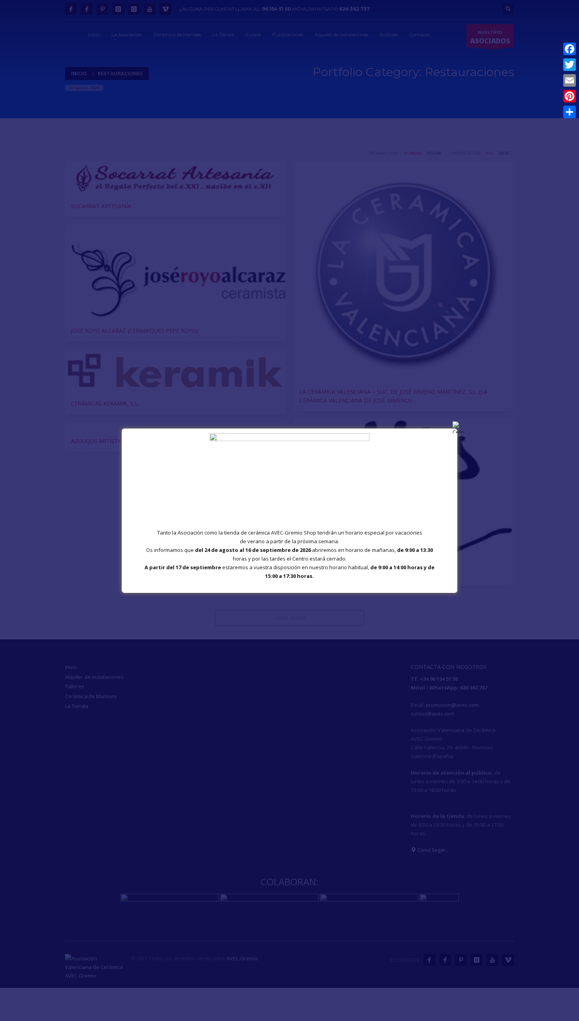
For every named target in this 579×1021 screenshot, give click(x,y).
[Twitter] (569, 65)
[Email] (569, 80)
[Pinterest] (569, 96)
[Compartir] (569, 112)
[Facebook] (569, 49)
